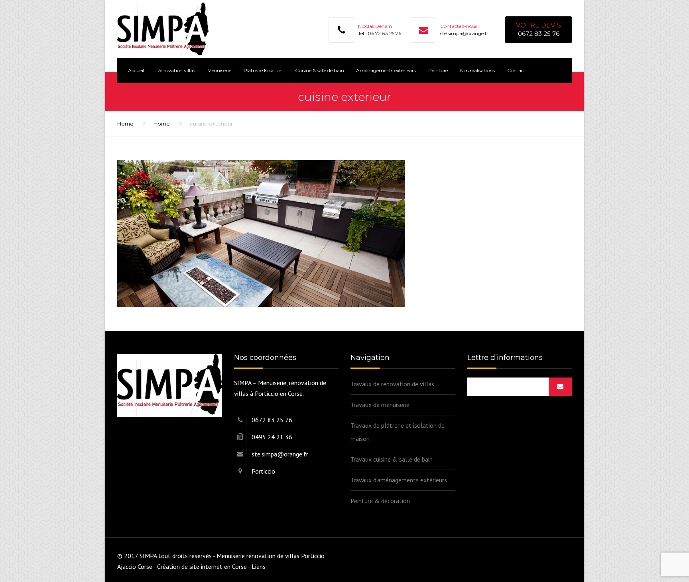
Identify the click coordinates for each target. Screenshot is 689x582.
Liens (259, 566)
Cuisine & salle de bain (319, 70)
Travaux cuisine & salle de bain (391, 459)
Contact (516, 70)
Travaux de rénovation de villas (392, 384)
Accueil (136, 70)
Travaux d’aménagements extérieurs (398, 480)
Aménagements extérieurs (386, 70)
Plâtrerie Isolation (263, 70)
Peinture (438, 70)
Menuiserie (219, 70)
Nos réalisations (477, 70)
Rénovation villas (175, 70)
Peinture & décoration (380, 501)
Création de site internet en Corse (202, 566)
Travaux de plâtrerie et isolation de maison (397, 431)
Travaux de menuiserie (379, 405)
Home (125, 123)
